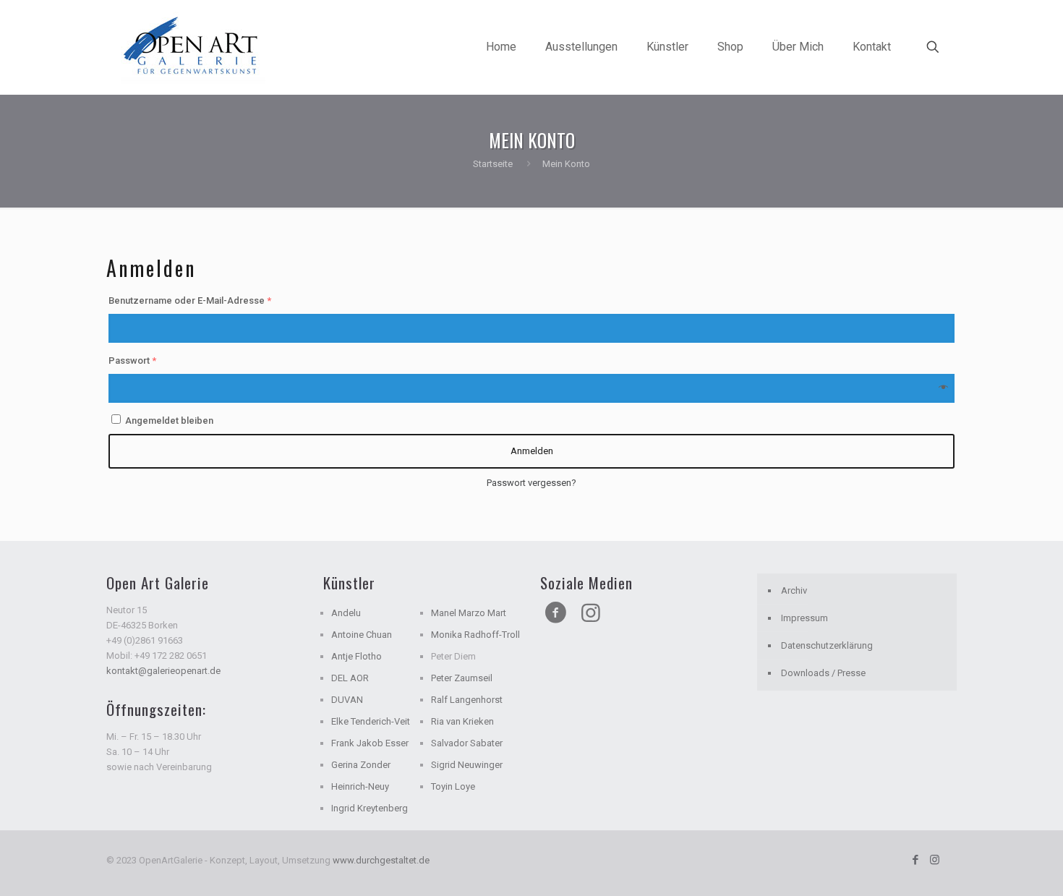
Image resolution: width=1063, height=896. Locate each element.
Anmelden (532, 450)
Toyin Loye (453, 786)
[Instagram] (934, 859)
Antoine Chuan (361, 634)
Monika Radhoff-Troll (475, 634)
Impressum (804, 618)
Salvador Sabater (467, 743)
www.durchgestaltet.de (381, 860)
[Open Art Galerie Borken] (193, 47)
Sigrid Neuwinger (467, 764)
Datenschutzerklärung (827, 645)
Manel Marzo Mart (468, 612)
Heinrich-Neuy (360, 786)
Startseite (493, 163)
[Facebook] (915, 859)
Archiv (794, 590)
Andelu (346, 612)
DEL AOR (350, 678)
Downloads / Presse (823, 672)
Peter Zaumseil (461, 678)
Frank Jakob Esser (370, 743)
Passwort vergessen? (531, 482)
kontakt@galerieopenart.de (163, 670)
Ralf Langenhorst (467, 699)
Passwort (132, 360)
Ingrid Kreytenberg (369, 808)
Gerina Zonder (360, 764)
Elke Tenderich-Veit (370, 721)
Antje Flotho (356, 656)
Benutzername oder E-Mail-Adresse (189, 300)
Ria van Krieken (462, 721)
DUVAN (347, 699)
